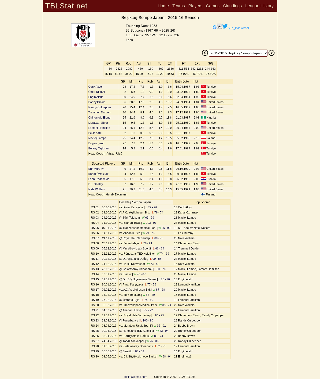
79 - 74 (157, 212)
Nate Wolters (96, 189)
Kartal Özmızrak (98, 174)
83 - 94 (162, 330)
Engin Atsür (95, 97)
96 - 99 (164, 228)
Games (213, 6)
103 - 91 (149, 222)
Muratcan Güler (98, 122)
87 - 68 (159, 289)
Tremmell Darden (99, 112)
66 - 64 (158, 248)
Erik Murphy (96, 168)
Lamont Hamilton (99, 128)
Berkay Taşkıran (98, 148)
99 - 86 (155, 258)
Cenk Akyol (95, 86)
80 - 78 (157, 238)
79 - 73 (148, 233)
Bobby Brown (96, 102)
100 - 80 (146, 320)
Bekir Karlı (94, 133)
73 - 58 (153, 264)
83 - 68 (138, 351)
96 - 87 (140, 274)
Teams (178, 6)
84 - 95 (158, 315)
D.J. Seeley (95, 184)
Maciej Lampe (97, 138)
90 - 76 (160, 269)
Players (195, 6)
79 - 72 (147, 310)
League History (259, 6)
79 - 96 (151, 207)
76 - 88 (152, 341)
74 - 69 (163, 253)
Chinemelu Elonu (99, 117)
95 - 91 (160, 325)
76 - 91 (146, 243)
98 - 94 (165, 356)
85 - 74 (165, 305)
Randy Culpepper (99, 107)
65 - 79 (148, 217)
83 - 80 (149, 294)
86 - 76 (164, 279)
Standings (232, 6)
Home (163, 6)
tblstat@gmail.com (135, 377)
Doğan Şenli (96, 143)
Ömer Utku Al (96, 92)
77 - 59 (150, 284)
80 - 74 (157, 336)
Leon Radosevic (98, 179)
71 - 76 (160, 346)
